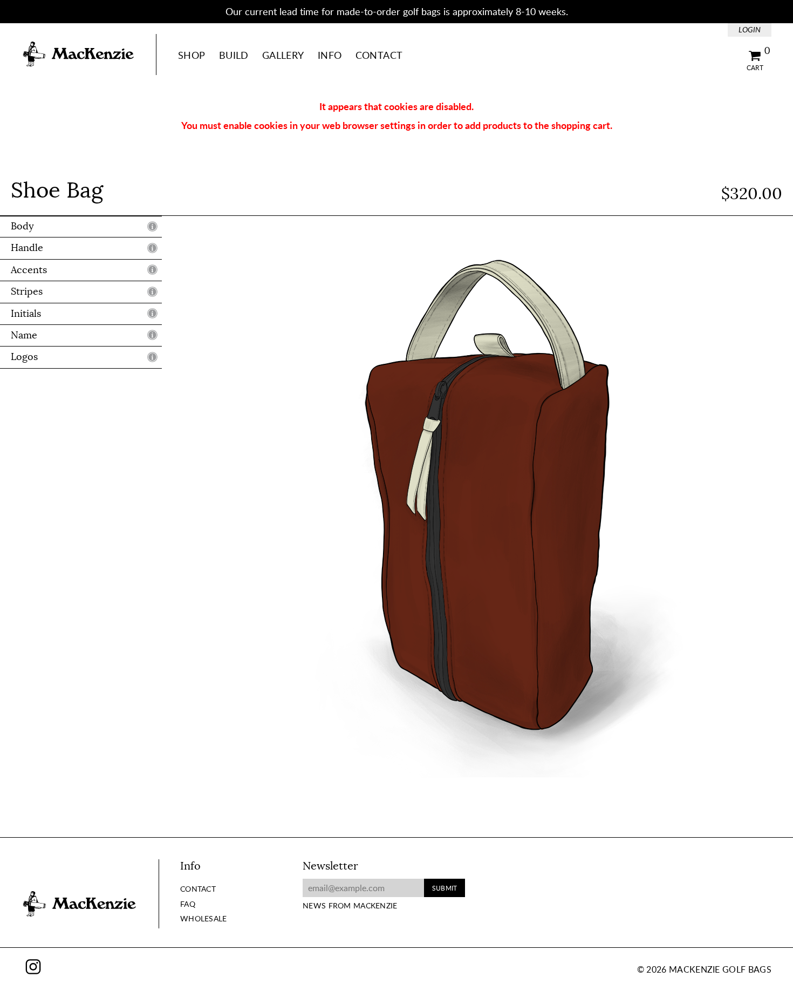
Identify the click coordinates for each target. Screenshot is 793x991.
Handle (27, 248)
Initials (26, 314)
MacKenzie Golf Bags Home (78, 54)
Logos (24, 357)
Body (22, 226)
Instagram (33, 966)
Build (234, 55)
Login (750, 29)
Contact (379, 55)
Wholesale (203, 918)
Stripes (27, 291)
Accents (29, 270)
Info (329, 55)
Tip (152, 226)
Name (24, 335)
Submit (444, 888)
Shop (191, 55)
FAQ (187, 904)
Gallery (283, 55)
